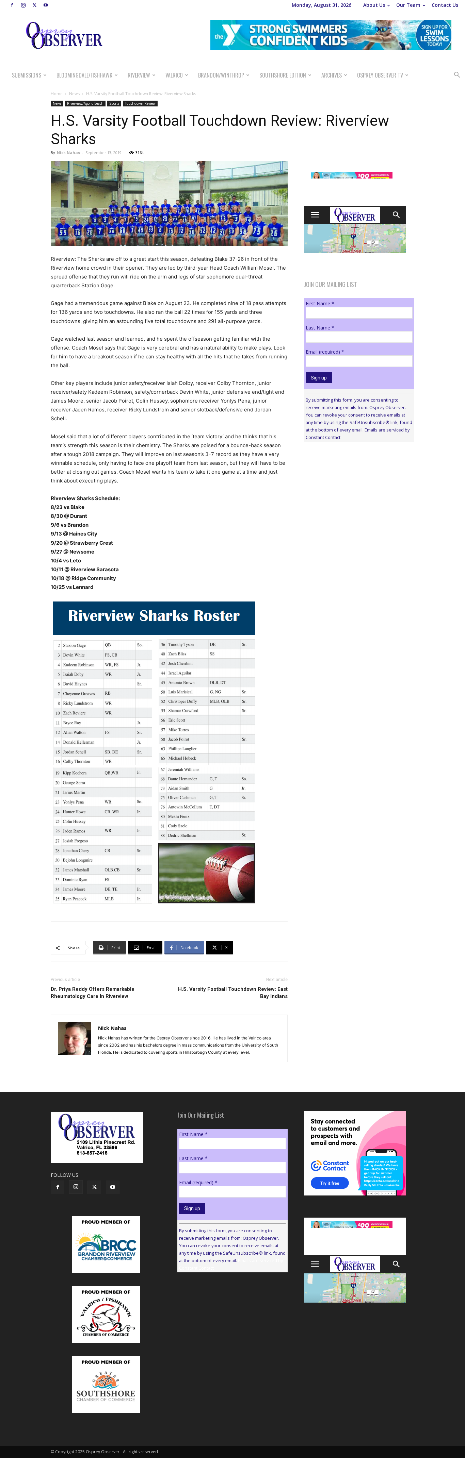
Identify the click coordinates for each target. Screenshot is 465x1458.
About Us (374, 5)
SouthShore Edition (282, 75)
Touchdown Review (140, 103)
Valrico (174, 75)
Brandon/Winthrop (221, 75)
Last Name (320, 327)
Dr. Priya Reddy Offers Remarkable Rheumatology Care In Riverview (92, 992)
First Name (320, 303)
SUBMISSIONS (26, 75)
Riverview (139, 75)
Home (57, 94)
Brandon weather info (355, 509)
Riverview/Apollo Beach (85, 103)
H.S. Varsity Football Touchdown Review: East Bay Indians (233, 992)
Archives (331, 75)
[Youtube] (46, 5)
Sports (114, 103)
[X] (34, 5)
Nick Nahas (68, 152)
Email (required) (325, 352)
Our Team (408, 5)
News (74, 94)
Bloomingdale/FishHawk (84, 75)
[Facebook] (12, 5)
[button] (457, 75)
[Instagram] (23, 5)
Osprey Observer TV (380, 75)
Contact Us (445, 5)
